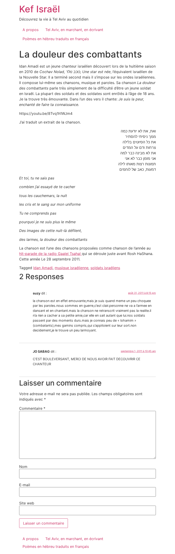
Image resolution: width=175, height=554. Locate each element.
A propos (31, 29)
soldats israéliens (105, 267)
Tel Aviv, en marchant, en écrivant (74, 29)
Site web (26, 503)
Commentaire (32, 408)
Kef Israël (39, 9)
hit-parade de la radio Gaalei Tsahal (50, 253)
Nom (23, 466)
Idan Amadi (43, 267)
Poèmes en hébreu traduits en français (56, 39)
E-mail (24, 485)
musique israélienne (71, 267)
